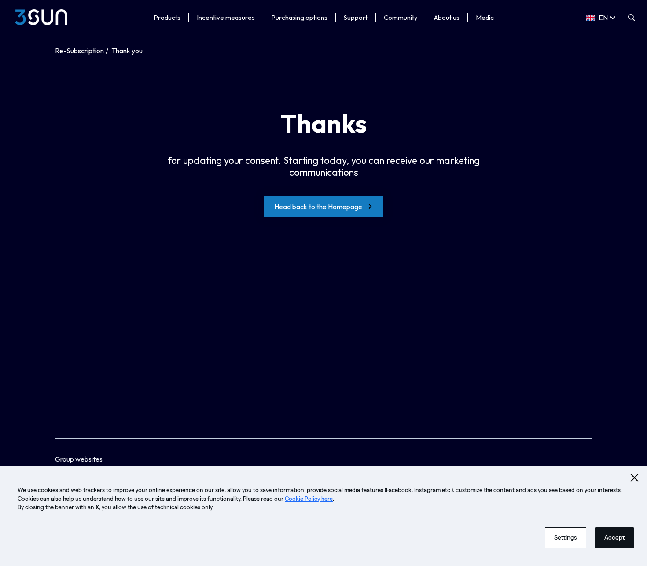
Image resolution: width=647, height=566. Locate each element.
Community (401, 17)
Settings (565, 537)
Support (356, 17)
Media (485, 17)
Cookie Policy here (309, 499)
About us (447, 17)
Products (167, 17)
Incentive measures (226, 17)
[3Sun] (41, 17)
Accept (614, 537)
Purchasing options (299, 17)
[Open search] (631, 17)
